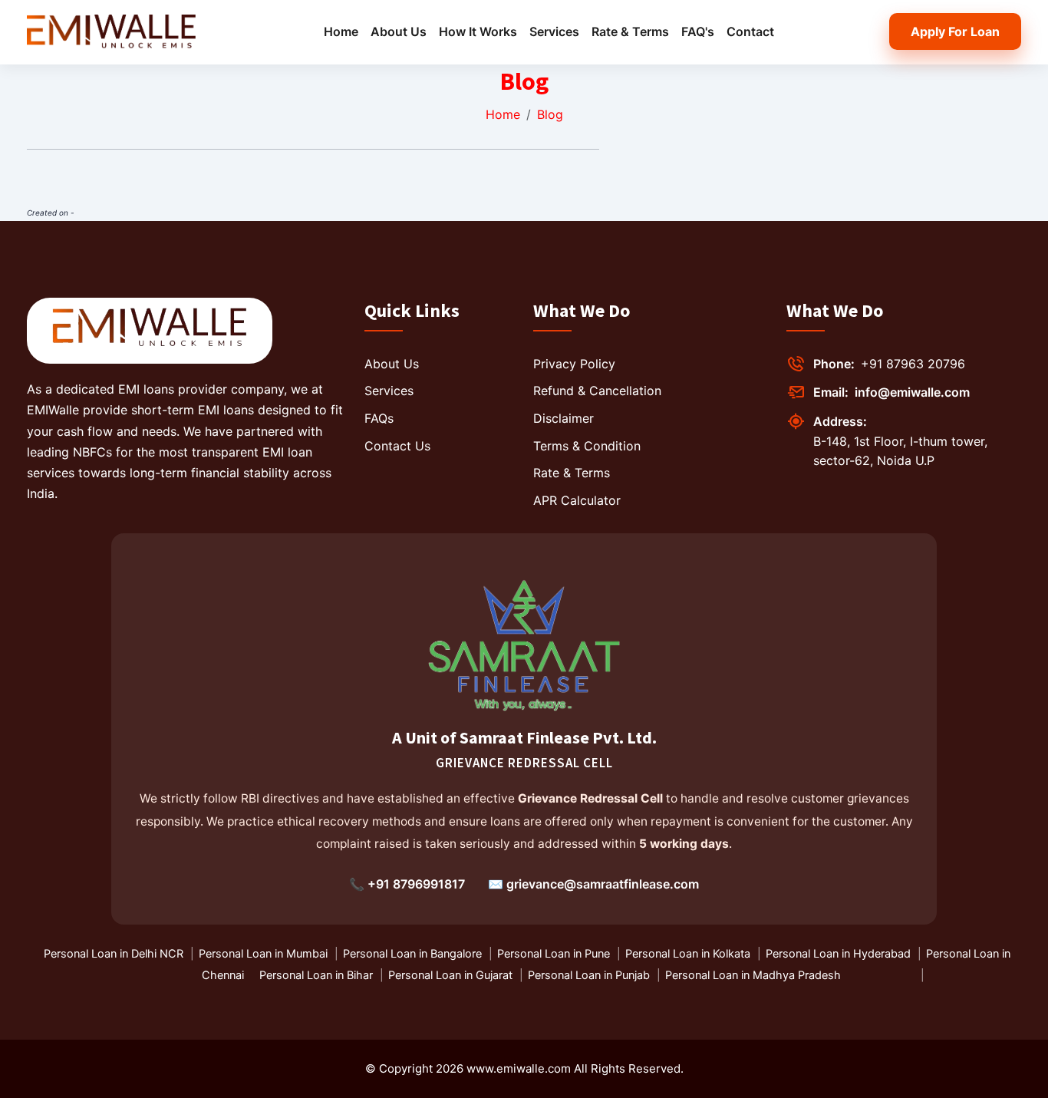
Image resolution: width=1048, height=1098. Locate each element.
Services (554, 31)
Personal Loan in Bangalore (412, 954)
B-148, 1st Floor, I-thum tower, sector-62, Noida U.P (900, 451)
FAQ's (697, 31)
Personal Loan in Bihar (316, 975)
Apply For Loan (955, 31)
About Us (399, 31)
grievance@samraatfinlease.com (602, 884)
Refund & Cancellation (597, 390)
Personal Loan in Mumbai (263, 954)
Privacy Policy (574, 363)
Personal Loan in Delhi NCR (113, 954)
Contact (750, 31)
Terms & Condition (587, 445)
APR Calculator (577, 500)
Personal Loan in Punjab (589, 975)
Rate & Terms (630, 31)
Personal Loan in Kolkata (687, 954)
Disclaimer (563, 418)
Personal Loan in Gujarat (450, 975)
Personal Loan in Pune (553, 954)
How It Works (478, 31)
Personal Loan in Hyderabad (838, 954)
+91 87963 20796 (913, 363)
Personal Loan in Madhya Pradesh (753, 975)
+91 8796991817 (416, 884)
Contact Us (397, 445)
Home (341, 31)
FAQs (379, 418)
